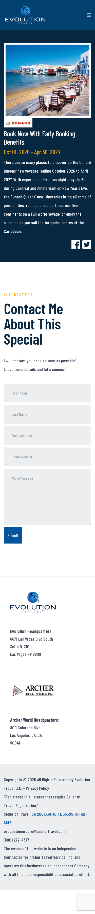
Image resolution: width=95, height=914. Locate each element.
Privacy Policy (37, 788)
